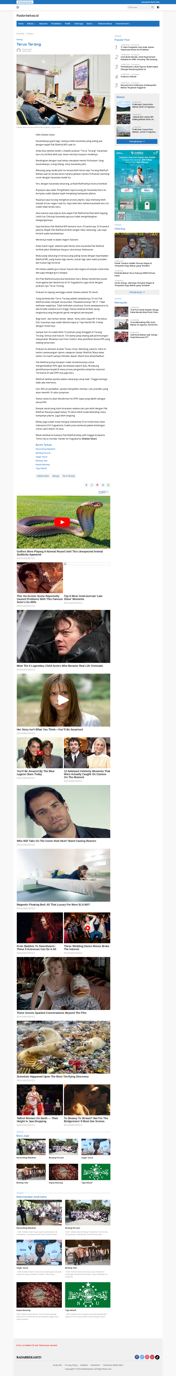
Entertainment (122, 23)
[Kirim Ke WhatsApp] (108, 485)
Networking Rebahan (45, 449)
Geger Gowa (41, 457)
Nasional (43, 23)
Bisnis (89, 23)
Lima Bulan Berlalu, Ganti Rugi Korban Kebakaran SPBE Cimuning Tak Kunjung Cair (139, 58)
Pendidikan (56, 23)
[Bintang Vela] (31, 1172)
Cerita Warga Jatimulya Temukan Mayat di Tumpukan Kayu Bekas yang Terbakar (134, 284)
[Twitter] (142, 1357)
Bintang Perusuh (43, 453)
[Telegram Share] (103, 485)
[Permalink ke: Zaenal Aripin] (18, 50)
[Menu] (18, 7)
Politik (67, 23)
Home (21, 23)
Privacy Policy (71, 1365)
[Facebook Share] (86, 485)
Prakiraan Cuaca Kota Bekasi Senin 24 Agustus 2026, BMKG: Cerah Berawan (143, 105)
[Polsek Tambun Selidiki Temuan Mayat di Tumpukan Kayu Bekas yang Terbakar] (137, 245)
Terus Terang (69, 476)
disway (56, 476)
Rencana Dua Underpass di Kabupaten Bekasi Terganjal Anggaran (138, 86)
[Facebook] (137, 1357)
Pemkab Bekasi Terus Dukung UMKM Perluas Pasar (135, 274)
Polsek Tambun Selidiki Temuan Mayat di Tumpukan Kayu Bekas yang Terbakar (133, 264)
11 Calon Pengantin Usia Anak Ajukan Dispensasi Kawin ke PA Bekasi (137, 48)
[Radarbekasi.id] (28, 1357)
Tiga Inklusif (41, 468)
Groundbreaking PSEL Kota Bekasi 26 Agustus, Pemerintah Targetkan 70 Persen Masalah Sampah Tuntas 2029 (144, 323)
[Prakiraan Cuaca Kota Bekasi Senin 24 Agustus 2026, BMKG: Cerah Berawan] (123, 106)
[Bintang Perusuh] (63, 1147)
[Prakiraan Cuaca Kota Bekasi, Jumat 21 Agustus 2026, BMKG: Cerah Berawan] (123, 131)
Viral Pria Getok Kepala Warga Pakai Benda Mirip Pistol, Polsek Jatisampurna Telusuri (144, 311)
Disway (19, 39)
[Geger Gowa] (96, 1147)
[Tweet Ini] (92, 485)
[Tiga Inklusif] (96, 1172)
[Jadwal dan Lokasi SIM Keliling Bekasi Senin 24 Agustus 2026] (123, 119)
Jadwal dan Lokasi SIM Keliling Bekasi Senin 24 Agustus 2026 (142, 118)
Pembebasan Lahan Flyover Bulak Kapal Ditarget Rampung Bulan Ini (139, 68)
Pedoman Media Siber (113, 1365)
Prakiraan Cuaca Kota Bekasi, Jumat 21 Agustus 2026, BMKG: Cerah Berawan (144, 130)
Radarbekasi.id (27, 15)
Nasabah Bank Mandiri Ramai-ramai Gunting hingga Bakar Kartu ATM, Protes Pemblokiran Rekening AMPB (113, 2)
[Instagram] (147, 1357)
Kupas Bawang (43, 464)
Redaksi (84, 1365)
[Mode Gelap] (158, 7)
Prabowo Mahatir (129, 76)
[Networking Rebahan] (31, 1147)
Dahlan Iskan (43, 476)
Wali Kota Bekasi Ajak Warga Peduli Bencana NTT (143, 336)
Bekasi (30, 23)
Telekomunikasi (105, 23)
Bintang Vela (41, 460)
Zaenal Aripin (27, 49)
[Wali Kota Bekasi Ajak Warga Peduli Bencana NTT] (121, 337)
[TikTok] (157, 1357)
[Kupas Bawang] (63, 1172)
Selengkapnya (136, 141)
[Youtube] (152, 1357)
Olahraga (78, 23)
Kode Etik (57, 1365)
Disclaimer (95, 1365)
